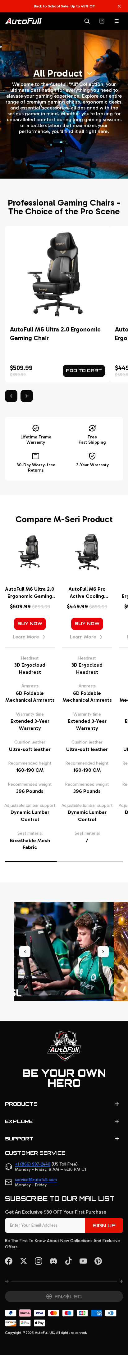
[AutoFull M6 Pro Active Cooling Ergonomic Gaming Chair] (87, 552)
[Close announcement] (119, 6)
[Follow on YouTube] (83, 1261)
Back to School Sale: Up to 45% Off (64, 6)
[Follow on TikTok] (68, 1261)
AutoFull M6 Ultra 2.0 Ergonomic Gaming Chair (29, 593)
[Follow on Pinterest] (98, 1261)
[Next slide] (103, 951)
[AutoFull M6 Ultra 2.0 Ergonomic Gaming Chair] (57, 304)
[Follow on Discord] (53, 1261)
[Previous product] (11, 396)
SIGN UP (104, 1225)
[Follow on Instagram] (38, 1261)
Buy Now (30, 623)
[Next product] (27, 396)
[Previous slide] (24, 951)
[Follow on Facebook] (8, 1261)
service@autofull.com (36, 1179)
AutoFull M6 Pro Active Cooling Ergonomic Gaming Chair (87, 593)
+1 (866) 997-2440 (32, 1164)
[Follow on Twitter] (23, 1261)
